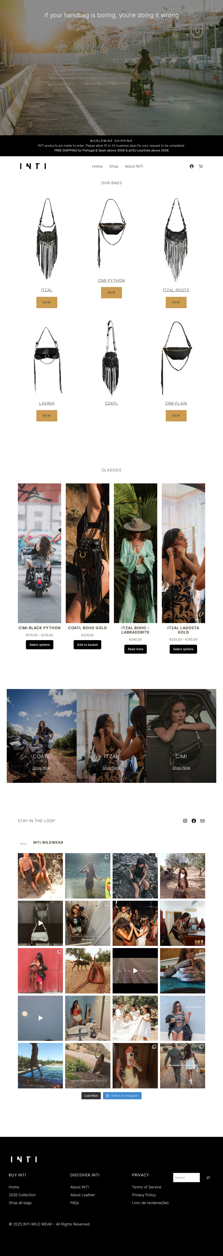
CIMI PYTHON (111, 280)
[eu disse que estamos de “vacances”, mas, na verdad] (182, 923)
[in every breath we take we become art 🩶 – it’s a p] (87, 923)
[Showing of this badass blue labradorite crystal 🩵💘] (182, 876)
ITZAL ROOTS (176, 290)
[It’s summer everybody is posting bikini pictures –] (87, 876)
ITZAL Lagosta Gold (183, 630)
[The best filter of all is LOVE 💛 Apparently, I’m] (135, 1065)
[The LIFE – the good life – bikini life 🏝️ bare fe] (40, 876)
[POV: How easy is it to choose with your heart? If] (135, 970)
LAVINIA (47, 403)
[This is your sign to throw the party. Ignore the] (135, 1018)
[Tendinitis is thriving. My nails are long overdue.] (182, 970)
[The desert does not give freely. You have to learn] (135, 876)
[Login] (191, 166)
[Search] (208, 1177)
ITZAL (46, 290)
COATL (111, 403)
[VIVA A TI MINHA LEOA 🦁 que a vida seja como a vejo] (135, 923)
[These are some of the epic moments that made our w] (182, 1065)
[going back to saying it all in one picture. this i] (40, 1065)
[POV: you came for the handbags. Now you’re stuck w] (182, 1018)
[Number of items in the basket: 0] (200, 166)
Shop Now (42, 768)
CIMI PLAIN (176, 403)
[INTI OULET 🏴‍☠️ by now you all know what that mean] (40, 923)
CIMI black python (40, 628)
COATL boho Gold (87, 628)
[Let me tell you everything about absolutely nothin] (40, 970)
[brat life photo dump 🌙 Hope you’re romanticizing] (87, 1018)
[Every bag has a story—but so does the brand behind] (87, 1065)
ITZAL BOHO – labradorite (136, 630)
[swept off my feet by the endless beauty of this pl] (87, 970)
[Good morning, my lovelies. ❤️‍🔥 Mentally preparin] (40, 1018)
